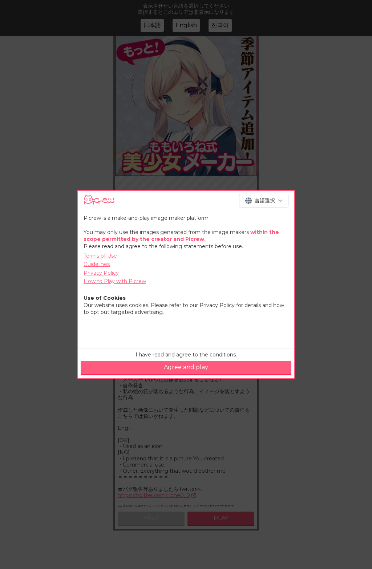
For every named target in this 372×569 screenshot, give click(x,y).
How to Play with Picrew (115, 281)
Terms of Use (100, 256)
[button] (263, 200)
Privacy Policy (101, 273)
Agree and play (186, 367)
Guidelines (97, 264)
